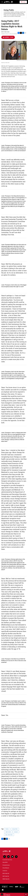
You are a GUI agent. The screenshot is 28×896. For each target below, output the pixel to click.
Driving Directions (6, 865)
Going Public (9, 10)
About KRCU (5, 862)
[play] (2, 894)
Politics (7, 829)
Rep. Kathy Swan (9, 834)
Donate (24, 2)
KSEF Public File (6, 876)
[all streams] (26, 894)
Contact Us (5, 870)
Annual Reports (6, 867)
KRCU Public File (6, 873)
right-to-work (8, 831)
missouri (16, 831)
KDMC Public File (6, 879)
